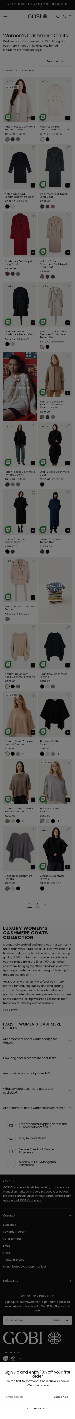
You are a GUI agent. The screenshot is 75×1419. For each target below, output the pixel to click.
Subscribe (61, 1396)
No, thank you (37, 1408)
